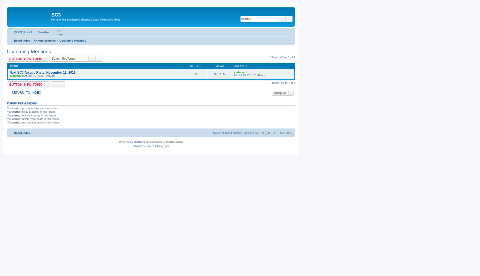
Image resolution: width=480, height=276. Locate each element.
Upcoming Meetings (29, 51)
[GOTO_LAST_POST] (246, 72)
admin (16, 75)
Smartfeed (44, 32)
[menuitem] (57, 31)
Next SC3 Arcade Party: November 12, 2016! (43, 72)
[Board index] (29, 16)
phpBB (138, 142)
